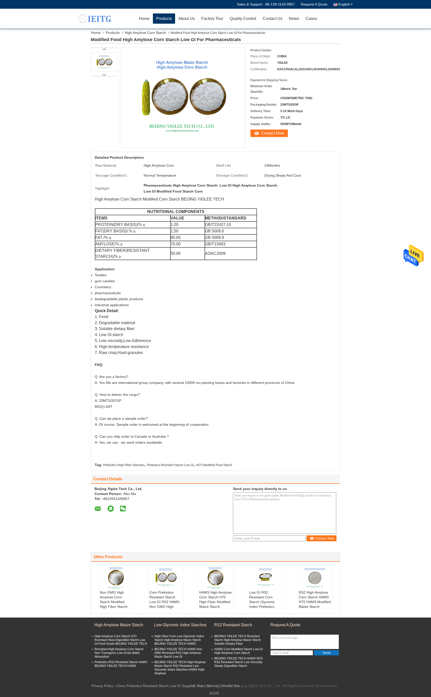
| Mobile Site (230, 686)
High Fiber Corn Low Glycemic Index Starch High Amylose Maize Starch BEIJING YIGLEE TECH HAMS (179, 639)
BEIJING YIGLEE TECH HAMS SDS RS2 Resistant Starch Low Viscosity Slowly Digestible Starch (238, 662)
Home (144, 18)
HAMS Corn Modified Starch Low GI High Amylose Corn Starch (238, 651)
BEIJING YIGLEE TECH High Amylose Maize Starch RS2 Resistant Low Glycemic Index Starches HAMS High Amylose (180, 667)
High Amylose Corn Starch (145, 33)
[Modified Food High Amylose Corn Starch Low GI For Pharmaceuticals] (104, 62)
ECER (214, 693)
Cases (311, 18)
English (344, 4)
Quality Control (243, 18)
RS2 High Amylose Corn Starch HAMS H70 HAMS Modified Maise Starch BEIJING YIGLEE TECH (315, 604)
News (294, 18)
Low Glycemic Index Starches (180, 625)
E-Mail (198, 686)
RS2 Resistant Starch (233, 625)
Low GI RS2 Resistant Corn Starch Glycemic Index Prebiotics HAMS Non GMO (262, 601)
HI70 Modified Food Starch (214, 465)
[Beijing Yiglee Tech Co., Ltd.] (107, 19)
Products (164, 18)
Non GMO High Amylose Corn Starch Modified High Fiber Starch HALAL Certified (113, 601)
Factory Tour (212, 18)
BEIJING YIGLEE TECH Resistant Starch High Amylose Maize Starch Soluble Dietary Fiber (237, 639)
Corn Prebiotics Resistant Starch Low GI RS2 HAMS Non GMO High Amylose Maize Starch (164, 604)
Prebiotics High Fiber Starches (123, 465)
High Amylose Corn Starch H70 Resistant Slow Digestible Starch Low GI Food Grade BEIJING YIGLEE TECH (121, 639)
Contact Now (272, 133)
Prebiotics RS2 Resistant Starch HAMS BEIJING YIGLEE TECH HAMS (121, 664)
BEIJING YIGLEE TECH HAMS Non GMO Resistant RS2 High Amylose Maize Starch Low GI (178, 652)
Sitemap (212, 686)
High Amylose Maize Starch (118, 625)
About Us (186, 18)
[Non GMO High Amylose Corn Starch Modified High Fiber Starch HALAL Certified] (116, 577)
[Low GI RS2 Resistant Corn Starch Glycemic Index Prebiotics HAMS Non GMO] (265, 577)
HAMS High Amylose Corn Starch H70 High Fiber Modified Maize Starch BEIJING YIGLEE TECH (215, 604)
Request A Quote (314, 4)
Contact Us (272, 18)
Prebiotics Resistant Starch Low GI (170, 465)
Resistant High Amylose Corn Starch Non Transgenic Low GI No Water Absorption (119, 652)
